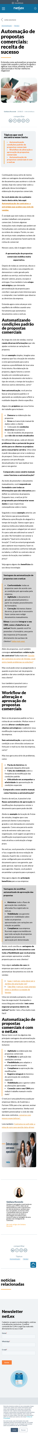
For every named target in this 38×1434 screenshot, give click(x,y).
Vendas (16, 26)
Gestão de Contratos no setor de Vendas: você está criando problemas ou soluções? (18, 658)
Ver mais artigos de (13, 1224)
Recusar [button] (23, 1430)
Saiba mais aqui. (18, 641)
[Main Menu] (3, 9)
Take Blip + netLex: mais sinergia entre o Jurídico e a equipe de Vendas (20, 989)
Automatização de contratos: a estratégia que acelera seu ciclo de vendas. (17, 206)
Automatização (7, 26)
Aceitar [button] (14, 1430)
